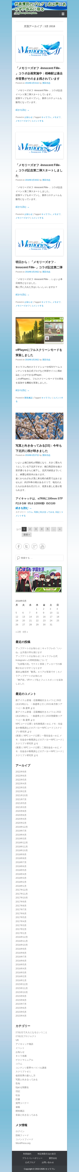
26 (17, 624)
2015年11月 (22, 988)
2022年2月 (21, 791)
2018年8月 (21, 858)
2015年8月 (21, 1000)
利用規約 (27, 1154)
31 (51, 624)
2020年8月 (21, 811)
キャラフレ (46, 117)
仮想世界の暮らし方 (25, 1075)
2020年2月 (21, 823)
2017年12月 (22, 890)
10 (51, 613)
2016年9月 (21, 949)
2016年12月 (22, 937)
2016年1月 (21, 980)
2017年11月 (22, 894)
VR (17, 1040)
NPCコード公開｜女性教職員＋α (32, 724)
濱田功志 (46, 83)
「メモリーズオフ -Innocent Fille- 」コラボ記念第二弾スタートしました (39, 170)
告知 (18, 1083)
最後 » (27, 534)
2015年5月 (21, 1012)
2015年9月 (21, 996)
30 (44, 624)
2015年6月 (21, 1008)
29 (37, 624)
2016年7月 (21, 956)
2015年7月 (21, 1004)
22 (37, 620)
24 (51, 620)
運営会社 (53, 1158)
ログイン (20, 1131)
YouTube (42, 546)
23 (44, 620)
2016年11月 (22, 941)
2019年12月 (22, 827)
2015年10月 (22, 992)
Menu (16, 14)
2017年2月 (21, 929)
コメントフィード (24, 1139)
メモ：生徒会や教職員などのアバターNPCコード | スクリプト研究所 (39, 728)
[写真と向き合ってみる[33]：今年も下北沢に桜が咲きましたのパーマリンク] (39, 426)
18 (58, 617)
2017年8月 (21, 905)
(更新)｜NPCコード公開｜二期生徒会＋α (36, 747)
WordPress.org (23, 1143)
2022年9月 (21, 771)
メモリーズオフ (23, 121)
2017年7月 (21, 909)
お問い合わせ (48, 1162)
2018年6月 (21, 866)
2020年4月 (21, 819)
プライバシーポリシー (32, 1158)
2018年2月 (21, 882)
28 (30, 624)
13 (23, 617)
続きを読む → (22, 110)
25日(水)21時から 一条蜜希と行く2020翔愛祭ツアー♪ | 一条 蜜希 (39, 716)
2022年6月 (21, 775)
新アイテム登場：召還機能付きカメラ (34, 700)
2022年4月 (21, 783)
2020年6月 (21, 815)
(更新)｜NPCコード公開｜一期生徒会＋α (36, 735)
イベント (20, 1048)
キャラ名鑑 (21, 1056)
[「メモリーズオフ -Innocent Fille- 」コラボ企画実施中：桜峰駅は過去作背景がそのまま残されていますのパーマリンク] (39, 48)
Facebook (19, 546)
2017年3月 (21, 925)
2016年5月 (21, 964)
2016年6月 (21, 960)
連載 (18, 1107)
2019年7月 (21, 831)
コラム (30, 512)
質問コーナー (22, 1103)
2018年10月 (22, 850)
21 (30, 620)
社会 (18, 1095)
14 (30, 617)
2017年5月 (21, 917)
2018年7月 (21, 862)
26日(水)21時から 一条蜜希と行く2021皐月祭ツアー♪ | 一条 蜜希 (39, 704)
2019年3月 (21, 838)
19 (17, 620)
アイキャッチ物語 (24, 1044)
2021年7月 (21, 799)
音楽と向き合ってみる (27, 1115)
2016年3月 (21, 972)
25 (58, 620)
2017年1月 (21, 933)
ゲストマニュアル (24, 1060)
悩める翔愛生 (22, 1087)
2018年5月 (21, 870)
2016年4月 (21, 968)
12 (17, 617)
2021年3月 (21, 807)
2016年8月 (21, 953)
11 (58, 613)
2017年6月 (21, 913)
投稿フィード (22, 1135)
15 (37, 617)
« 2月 (18, 632)
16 (44, 617)
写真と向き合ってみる (44, 512)
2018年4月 (21, 874)
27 (23, 624)
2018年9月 (21, 854)
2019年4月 (21, 835)
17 (51, 617)
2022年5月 (21, 779)
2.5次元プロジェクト (26, 1036)
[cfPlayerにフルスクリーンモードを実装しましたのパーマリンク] (39, 330)
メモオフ (57, 117)
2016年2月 (21, 976)
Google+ (34, 546)
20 (23, 620)
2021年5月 (21, 803)
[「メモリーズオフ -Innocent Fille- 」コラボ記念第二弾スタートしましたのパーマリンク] (39, 145)
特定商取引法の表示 (47, 1154)
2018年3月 (21, 878)
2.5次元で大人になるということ (31, 1032)
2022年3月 (21, 787)
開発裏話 (28, 398)
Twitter (27, 546)
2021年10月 (22, 795)
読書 (18, 1099)
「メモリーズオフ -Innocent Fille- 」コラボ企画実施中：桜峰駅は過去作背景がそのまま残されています (39, 73)
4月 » (25, 632)
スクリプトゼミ (23, 1071)
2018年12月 (22, 842)
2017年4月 (21, 921)
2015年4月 (21, 1016)
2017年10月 (22, 897)
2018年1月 (21, 886)
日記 (57, 512)
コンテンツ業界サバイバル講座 (31, 1067)
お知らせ (28, 117)
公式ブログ (30, 1162)
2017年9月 (21, 901)
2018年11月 (22, 846)
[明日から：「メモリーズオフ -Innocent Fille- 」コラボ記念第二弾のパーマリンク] (39, 242)
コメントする (37, 121)
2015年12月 (22, 984)
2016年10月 (22, 945)
